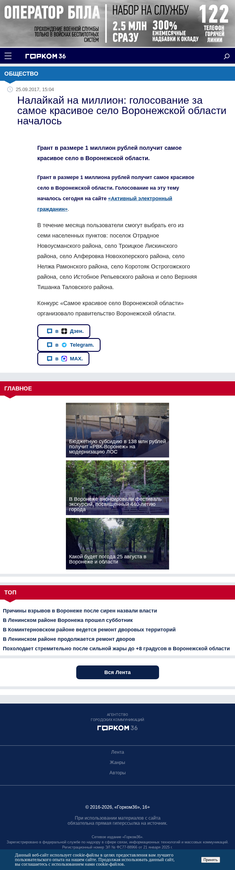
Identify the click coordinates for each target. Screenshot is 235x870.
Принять (210, 860)
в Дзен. (69, 331)
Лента (117, 752)
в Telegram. (74, 345)
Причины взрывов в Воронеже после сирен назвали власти (80, 610)
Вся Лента (117, 672)
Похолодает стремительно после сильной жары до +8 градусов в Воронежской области (116, 648)
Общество (21, 73)
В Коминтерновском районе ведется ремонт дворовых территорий (89, 629)
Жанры (117, 762)
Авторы (117, 772)
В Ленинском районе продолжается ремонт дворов (69, 639)
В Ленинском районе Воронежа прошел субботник (68, 620)
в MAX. (69, 359)
